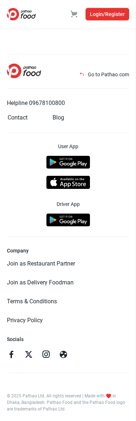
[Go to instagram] (46, 355)
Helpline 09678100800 (36, 103)
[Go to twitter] (28, 355)
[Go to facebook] (11, 355)
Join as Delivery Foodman (40, 282)
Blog (58, 117)
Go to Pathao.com (108, 74)
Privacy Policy (25, 320)
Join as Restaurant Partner (41, 263)
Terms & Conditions (32, 301)
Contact (18, 117)
